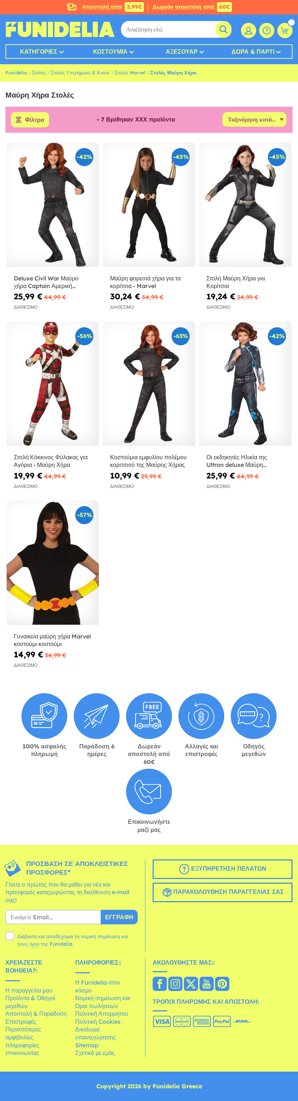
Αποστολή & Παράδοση (36, 1013)
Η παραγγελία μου (28, 990)
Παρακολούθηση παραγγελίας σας (228, 891)
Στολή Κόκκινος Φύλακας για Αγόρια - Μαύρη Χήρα (51, 460)
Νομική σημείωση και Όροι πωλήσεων (102, 1002)
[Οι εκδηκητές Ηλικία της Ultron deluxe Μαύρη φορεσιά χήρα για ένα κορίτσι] (245, 384)
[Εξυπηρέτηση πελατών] (266, 30)
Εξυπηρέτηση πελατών (227, 868)
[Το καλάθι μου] (285, 30)
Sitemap (86, 1045)
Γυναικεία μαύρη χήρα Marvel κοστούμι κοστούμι (52, 640)
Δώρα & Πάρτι (252, 51)
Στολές (39, 72)
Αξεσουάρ (182, 51)
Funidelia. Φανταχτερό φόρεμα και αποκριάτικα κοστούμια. (59, 29)
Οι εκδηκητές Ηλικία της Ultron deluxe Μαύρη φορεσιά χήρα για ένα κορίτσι (243, 461)
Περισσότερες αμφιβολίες (23, 1033)
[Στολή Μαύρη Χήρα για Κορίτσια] (245, 205)
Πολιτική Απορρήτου (101, 1013)
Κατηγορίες (38, 51)
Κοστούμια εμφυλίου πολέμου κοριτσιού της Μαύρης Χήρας (148, 460)
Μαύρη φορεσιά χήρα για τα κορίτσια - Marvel (145, 282)
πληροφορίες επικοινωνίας (22, 1049)
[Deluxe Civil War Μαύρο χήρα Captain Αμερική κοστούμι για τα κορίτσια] (53, 205)
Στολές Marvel (129, 72)
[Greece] (160, 985)
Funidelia (16, 72)
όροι (34, 944)
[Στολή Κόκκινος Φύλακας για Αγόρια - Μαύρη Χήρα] (53, 384)
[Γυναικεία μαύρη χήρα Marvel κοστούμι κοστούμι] (53, 563)
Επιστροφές (20, 1021)
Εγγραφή (119, 917)
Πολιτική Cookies (98, 1021)
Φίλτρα (34, 119)
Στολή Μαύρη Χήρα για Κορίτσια (235, 282)
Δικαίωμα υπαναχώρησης (95, 1033)
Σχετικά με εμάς (95, 1052)
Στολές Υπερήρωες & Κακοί (80, 72)
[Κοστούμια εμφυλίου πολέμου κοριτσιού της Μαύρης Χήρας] (149, 384)
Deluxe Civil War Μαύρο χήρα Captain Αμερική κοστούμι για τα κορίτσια (46, 282)
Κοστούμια (110, 51)
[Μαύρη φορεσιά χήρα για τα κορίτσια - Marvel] (149, 205)
